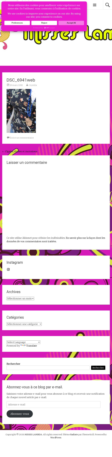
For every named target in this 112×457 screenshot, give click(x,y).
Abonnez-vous (19, 414)
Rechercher (13, 363)
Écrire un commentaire (22, 137)
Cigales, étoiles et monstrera (19, 151)
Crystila (33, 85)
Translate (31, 345)
